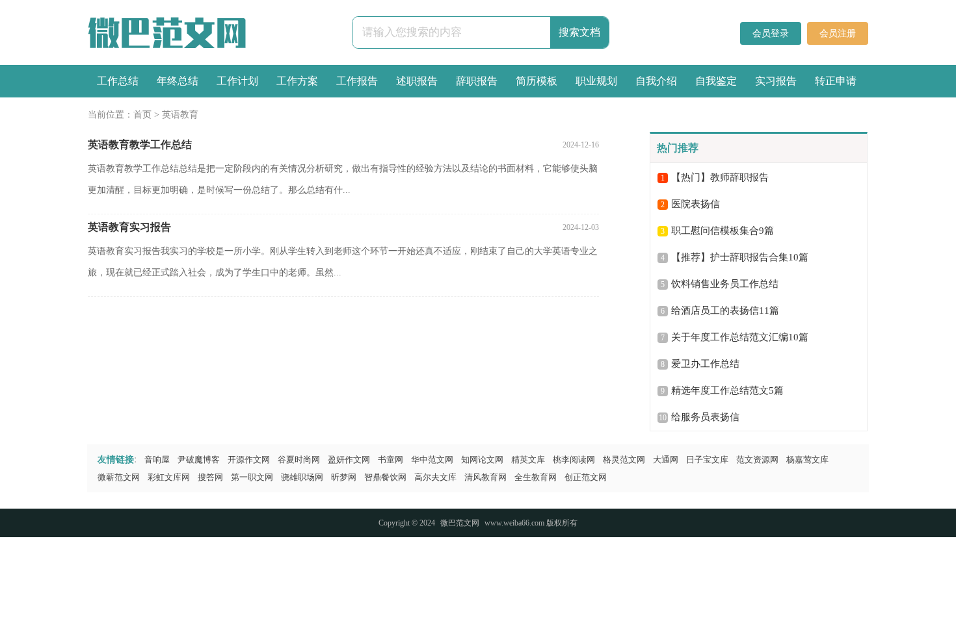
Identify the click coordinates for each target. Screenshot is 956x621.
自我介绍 (656, 80)
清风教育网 (485, 477)
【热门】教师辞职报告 (720, 177)
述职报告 (417, 80)
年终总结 (177, 80)
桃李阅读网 (574, 459)
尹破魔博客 (199, 459)
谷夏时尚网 (299, 459)
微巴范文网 (459, 522)
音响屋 (157, 459)
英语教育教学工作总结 (140, 144)
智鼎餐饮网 (385, 477)
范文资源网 (757, 459)
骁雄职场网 (302, 477)
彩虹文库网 (169, 477)
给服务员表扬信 (705, 417)
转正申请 (835, 80)
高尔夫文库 (435, 477)
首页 (142, 115)
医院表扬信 (695, 204)
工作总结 (118, 80)
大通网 (665, 459)
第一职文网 (252, 477)
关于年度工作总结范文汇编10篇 (739, 337)
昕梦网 (343, 477)
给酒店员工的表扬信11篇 (725, 310)
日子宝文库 (707, 459)
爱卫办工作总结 (705, 364)
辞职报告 (477, 80)
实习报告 (776, 80)
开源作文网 (249, 459)
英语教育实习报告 (129, 227)
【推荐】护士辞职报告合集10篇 (739, 257)
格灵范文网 (624, 459)
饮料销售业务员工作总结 (724, 284)
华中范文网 (432, 459)
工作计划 (237, 80)
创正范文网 (585, 477)
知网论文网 (482, 459)
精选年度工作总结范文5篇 (727, 390)
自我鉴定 (716, 80)
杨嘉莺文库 (807, 459)
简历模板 (536, 80)
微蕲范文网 (119, 477)
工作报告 (357, 80)
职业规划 (596, 80)
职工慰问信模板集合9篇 (722, 230)
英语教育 (180, 115)
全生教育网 (535, 477)
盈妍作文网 (349, 459)
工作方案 (297, 80)
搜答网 (210, 477)
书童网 (390, 459)
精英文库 (528, 459)
